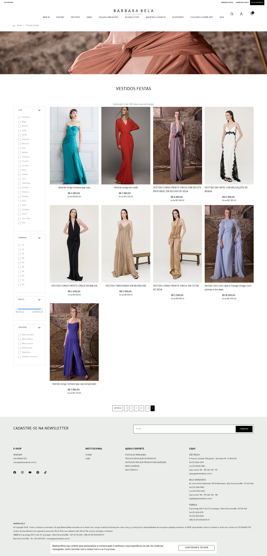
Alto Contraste (257, 2)
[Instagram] (22, 472)
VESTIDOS (75, 17)
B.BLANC (60, 17)
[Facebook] (14, 472)
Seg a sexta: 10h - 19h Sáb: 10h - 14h (203, 495)
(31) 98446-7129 (20, 459)
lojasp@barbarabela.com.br (200, 474)
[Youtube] (30, 472)
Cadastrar (244, 429)
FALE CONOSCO (131, 470)
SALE (222, 17)
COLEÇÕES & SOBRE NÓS (201, 17)
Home (19, 26)
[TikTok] (45, 472)
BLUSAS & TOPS (132, 17)
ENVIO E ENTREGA (132, 466)
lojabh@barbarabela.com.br (200, 499)
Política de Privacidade (104, 550)
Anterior (117, 408)
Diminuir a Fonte (227, 2)
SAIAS (89, 17)
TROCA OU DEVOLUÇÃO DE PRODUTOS (140, 459)
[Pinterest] (37, 472)
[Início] (14, 26)
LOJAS (87, 459)
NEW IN (46, 17)
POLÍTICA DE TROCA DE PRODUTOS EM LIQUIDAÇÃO (145, 463)
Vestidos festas (32, 26)
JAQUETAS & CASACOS (156, 17)
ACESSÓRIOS (178, 17)
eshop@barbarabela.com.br (24, 463)
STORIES (88, 455)
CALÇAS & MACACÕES (108, 17)
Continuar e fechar (196, 548)
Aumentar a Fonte (242, 2)
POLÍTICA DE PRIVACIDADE (135, 455)
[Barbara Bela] (133, 11)
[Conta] (241, 15)
